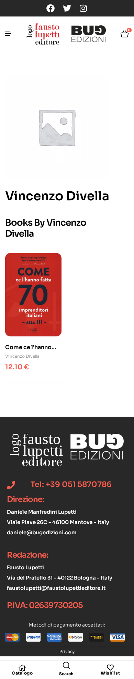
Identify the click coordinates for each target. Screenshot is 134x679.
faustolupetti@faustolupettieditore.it (56, 588)
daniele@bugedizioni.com (42, 532)
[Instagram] (83, 8)
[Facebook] (50, 8)
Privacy (67, 651)
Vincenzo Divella (22, 356)
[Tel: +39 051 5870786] (11, 485)
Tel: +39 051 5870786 (71, 484)
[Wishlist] (110, 667)
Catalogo (22, 673)
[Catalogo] (22, 667)
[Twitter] (67, 8)
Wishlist (110, 673)
